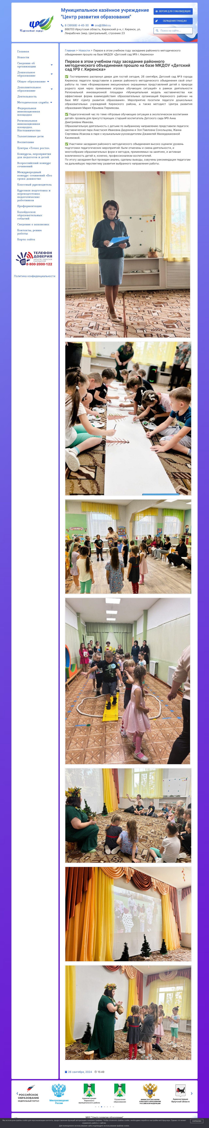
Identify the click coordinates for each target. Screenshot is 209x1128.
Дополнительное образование (29, 89)
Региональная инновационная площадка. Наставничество (28, 125)
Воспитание (25, 142)
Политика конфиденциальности (34, 276)
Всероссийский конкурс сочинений (34, 164)
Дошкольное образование (26, 74)
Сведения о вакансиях (33, 224)
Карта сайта (26, 239)
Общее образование (31, 81)
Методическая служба (33, 102)
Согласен (196, 1121)
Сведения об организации (26, 65)
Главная (23, 51)
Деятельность (27, 96)
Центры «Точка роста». (33, 148)
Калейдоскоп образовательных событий (29, 215)
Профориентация (29, 206)
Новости (23, 57)
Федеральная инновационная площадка (28, 111)
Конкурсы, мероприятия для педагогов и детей (34, 155)
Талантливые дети (30, 136)
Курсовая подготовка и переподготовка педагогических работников (33, 195)
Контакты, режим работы (29, 232)
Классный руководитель (34, 184)
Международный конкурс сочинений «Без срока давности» (34, 175)
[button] (95, 1106)
